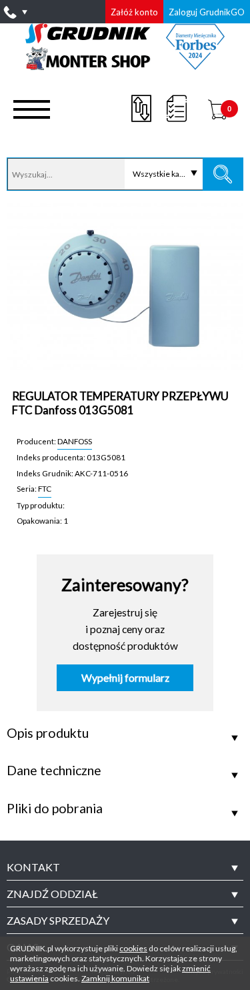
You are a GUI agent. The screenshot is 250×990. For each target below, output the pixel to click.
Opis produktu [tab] (48, 733)
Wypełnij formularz (125, 678)
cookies (133, 948)
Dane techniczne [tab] (54, 770)
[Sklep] (125, 65)
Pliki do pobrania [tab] (55, 808)
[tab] (125, 867)
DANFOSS (74, 441)
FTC (44, 488)
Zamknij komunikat (115, 978)
